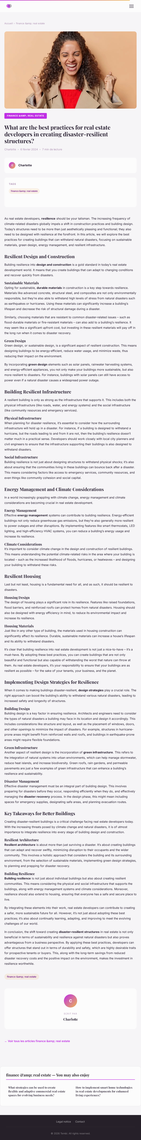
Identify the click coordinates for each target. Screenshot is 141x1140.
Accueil (8, 23)
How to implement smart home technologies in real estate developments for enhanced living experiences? (104, 1091)
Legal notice (63, 1121)
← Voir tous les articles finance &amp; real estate (37, 1041)
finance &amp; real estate (30, 23)
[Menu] (131, 6)
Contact (80, 1121)
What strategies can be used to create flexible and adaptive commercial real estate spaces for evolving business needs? (36, 1091)
